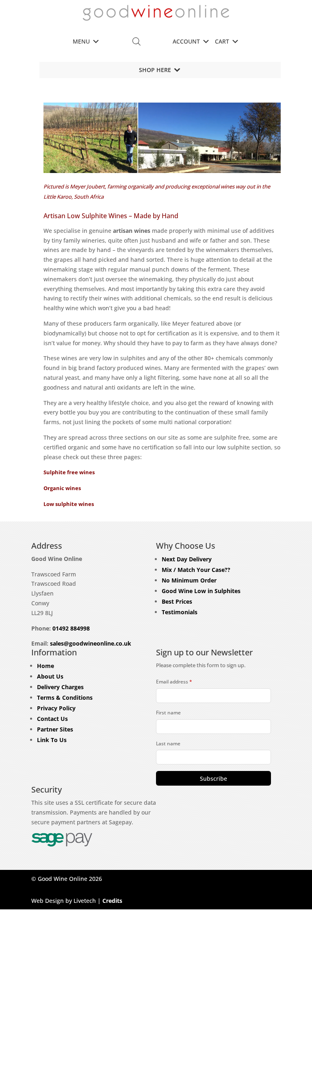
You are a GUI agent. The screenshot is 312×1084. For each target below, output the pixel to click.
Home (45, 666)
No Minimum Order (189, 580)
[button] (81, 41)
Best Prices (177, 601)
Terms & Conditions (65, 697)
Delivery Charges (60, 687)
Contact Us (52, 719)
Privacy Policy (56, 708)
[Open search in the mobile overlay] (136, 41)
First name (168, 712)
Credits (112, 900)
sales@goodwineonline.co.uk (90, 643)
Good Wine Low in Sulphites (201, 591)
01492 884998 (71, 628)
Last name (168, 743)
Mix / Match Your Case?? (196, 570)
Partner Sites (55, 729)
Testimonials (179, 612)
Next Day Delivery (187, 559)
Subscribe (213, 778)
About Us (50, 676)
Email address (174, 681)
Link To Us (52, 740)
